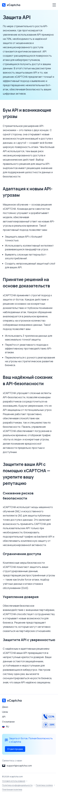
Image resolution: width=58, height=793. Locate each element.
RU (7, 726)
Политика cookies (44, 785)
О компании (8, 721)
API (3, 716)
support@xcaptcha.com (19, 765)
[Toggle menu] (53, 5)
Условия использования (13, 781)
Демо (5, 706)
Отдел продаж (15, 749)
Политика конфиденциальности (17, 785)
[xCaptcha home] (11, 5)
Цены (5, 711)
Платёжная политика (12, 789)
